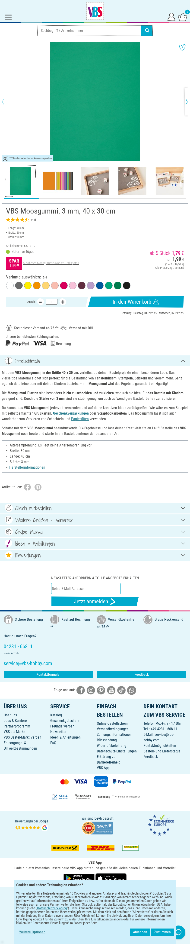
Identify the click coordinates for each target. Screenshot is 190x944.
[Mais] (46, 285)
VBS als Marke (14, 732)
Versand (179, 267)
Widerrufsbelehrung (111, 745)
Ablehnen (140, 932)
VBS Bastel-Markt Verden (22, 737)
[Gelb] (28, 285)
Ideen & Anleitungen (65, 737)
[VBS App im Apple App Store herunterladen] (111, 878)
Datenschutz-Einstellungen (117, 751)
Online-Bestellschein (112, 723)
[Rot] (64, 285)
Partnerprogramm (17, 726)
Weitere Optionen (32, 932)
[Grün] (118, 285)
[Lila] (91, 285)
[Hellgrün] (109, 285)
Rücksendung (107, 740)
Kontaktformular (48, 674)
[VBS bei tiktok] (121, 690)
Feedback (141, 674)
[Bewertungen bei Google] (32, 825)
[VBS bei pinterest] (101, 690)
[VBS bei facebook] (80, 690)
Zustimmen (162, 932)
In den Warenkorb (132, 302)
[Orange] (37, 285)
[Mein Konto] (171, 16)
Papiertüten (80, 419)
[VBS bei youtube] (111, 690)
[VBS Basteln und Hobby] (95, 11)
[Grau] (19, 285)
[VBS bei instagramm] (90, 690)
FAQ (53, 743)
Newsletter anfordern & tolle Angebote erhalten (95, 578)
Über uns (10, 715)
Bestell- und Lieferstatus (161, 751)
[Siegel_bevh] (97, 827)
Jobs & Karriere (15, 720)
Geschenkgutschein (64, 720)
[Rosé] (73, 285)
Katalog (56, 715)
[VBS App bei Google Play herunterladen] (79, 878)
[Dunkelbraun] (82, 285)
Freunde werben (62, 726)
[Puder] (55, 285)
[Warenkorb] (182, 16)
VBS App (103, 768)
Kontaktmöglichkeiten (159, 745)
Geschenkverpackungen (71, 413)
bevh (98, 818)
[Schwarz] (126, 285)
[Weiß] (10, 285)
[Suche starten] (147, 30)
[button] (7, 102)
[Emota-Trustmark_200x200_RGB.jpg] (161, 825)
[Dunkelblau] (100, 285)
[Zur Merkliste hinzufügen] (182, 47)
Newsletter (58, 732)
